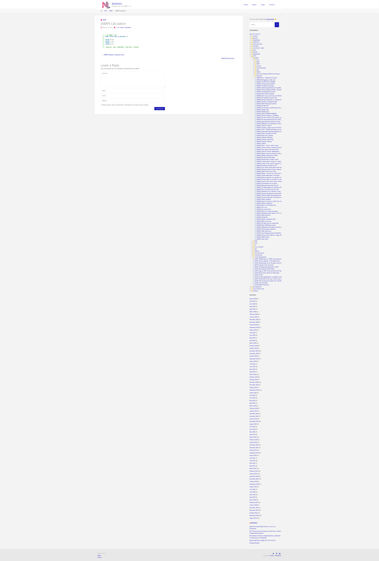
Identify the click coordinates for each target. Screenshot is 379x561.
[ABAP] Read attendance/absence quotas (268, 121)
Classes (259, 66)
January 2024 (253, 379)
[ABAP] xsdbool (261, 143)
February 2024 (254, 377)
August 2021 (253, 455)
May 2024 (252, 369)
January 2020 (253, 505)
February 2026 (254, 314)
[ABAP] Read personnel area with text (267, 185)
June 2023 (252, 398)
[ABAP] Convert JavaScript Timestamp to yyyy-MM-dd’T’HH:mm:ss (276, 197)
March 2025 (253, 343)
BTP (256, 241)
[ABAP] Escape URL (263, 105)
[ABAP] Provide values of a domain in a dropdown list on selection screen (278, 179)
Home (246, 4)
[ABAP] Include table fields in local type (268, 175)
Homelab (255, 46)
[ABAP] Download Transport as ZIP (267, 165)
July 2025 (252, 332)
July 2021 (252, 458)
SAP (105, 11)
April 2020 (252, 497)
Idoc (258, 70)
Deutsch (255, 38)
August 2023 (253, 393)
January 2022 (253, 442)
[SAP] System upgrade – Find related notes (267, 261)
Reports (257, 251)
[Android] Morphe (254, 543)
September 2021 (254, 453)
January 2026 (253, 317)
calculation (127, 27)
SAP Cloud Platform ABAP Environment (268, 74)
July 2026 (252, 301)
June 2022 (252, 429)
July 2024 (252, 364)
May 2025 (252, 338)
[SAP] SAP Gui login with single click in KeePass (269, 281)
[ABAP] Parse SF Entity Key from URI (268, 189)
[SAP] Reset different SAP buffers (264, 269)
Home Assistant (257, 44)
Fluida (271, 555)
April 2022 (252, 434)
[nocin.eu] (106, 5)
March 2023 (253, 406)
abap (121, 27)
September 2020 (254, 484)
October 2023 (253, 387)
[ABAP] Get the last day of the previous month (270, 117)
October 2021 (253, 450)
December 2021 (254, 445)
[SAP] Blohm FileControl (262, 285)
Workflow (259, 76)
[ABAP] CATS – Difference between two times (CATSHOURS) (274, 129)
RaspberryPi (256, 54)
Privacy (271, 4)
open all (252, 34)
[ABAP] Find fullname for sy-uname (267, 183)
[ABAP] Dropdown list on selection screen (269, 191)
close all (257, 34)
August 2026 (253, 298)
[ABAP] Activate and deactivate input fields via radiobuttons (274, 193)
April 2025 (252, 340)
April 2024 (252, 372)
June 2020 (252, 492)
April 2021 (252, 466)
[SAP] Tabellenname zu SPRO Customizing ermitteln (270, 259)
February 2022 (254, 439)
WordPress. (278, 555)
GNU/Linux (256, 42)
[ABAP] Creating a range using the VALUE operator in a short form (276, 127)
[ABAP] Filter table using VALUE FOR (267, 149)
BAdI (258, 62)
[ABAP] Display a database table (266, 219)
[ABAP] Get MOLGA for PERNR (266, 82)
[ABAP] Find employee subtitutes (266, 229)
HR (256, 249)
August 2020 (253, 486)
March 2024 (253, 374)
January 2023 (253, 411)
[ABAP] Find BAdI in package (265, 86)
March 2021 (253, 468)
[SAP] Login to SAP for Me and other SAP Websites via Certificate (274, 271)
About (254, 4)
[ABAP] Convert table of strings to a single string (271, 161)
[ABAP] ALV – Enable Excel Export (267, 78)
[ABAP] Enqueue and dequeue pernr (267, 101)
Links (254, 50)
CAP (256, 243)
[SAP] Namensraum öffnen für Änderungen (267, 273)
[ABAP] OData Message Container (266, 103)
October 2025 (253, 325)
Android (255, 36)
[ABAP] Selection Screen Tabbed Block (268, 151)
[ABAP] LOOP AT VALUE (264, 125)
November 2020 (254, 479)
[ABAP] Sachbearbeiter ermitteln (266, 91)
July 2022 (252, 426)
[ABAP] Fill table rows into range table (267, 223)
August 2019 (253, 518)
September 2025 (254, 327)
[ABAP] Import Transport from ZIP (266, 133)
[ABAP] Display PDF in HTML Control (267, 159)
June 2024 (252, 366)
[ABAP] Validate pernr (263, 111)
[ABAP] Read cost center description (267, 211)
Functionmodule (261, 68)
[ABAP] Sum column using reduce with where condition (272, 167)
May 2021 (252, 463)
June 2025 (252, 335)
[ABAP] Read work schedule (265, 135)
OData (258, 72)
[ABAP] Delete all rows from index (266, 171)
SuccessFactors (259, 253)
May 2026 (252, 306)
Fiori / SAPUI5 (259, 247)
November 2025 (254, 322)
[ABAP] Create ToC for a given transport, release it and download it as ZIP (278, 163)
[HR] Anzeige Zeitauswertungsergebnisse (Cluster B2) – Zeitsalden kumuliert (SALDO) (281, 131)
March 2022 (253, 437)
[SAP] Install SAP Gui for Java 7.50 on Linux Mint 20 (270, 279)
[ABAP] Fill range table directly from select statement (272, 119)
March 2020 (253, 500)
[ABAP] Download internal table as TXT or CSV (270, 213)
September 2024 (254, 359)
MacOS (255, 52)
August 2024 (253, 361)
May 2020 (252, 494)
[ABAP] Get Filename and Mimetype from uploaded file (272, 108)
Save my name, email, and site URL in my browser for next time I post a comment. (126, 105)
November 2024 (254, 353)
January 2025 (253, 348)
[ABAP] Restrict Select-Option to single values (270, 235)
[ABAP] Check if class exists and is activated (270, 181)
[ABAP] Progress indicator (264, 141)
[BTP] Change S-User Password (264, 265)
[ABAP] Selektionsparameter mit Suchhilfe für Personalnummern (275, 88)
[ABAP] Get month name (264, 209)
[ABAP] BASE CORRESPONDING (267, 113)
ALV (258, 60)
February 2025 (254, 345)
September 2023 (254, 390)
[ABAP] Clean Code (262, 239)
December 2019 (254, 507)
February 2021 (254, 471)
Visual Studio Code (258, 289)
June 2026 (252, 304)
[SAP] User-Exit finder (261, 283)
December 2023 (254, 382)
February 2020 (254, 502)
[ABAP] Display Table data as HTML (267, 155)
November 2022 (254, 416)
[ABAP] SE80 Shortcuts (263, 215)
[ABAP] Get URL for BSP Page (266, 157)
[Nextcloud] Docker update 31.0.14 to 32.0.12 (262, 540)
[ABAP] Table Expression (264, 231)
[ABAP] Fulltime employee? (265, 203)
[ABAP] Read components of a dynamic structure (271, 177)
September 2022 (254, 421)
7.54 (117, 27)
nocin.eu (117, 3)
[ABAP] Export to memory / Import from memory (270, 201)
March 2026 (253, 311)
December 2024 (254, 351)
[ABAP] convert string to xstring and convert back (271, 147)
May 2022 (252, 432)
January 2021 (253, 473)
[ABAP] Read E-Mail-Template (265, 94)
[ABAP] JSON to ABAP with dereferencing (269, 195)
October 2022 (253, 419)
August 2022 (253, 424)
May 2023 (252, 400)
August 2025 (253, 330)
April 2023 (252, 403)
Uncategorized (257, 287)
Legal (263, 4)
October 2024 (253, 356)
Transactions (258, 255)
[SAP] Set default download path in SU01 (266, 267)
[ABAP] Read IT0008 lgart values (266, 225)
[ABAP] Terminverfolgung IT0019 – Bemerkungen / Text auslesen (275, 90)
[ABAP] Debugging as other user (266, 80)
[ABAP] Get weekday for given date (267, 98)
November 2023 (254, 385)
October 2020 (253, 481)
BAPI (258, 64)
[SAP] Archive (259, 275)
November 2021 (254, 447)
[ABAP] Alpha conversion (264, 221)
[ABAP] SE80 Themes (263, 237)
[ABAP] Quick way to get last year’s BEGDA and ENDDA (273, 96)
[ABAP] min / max (262, 207)
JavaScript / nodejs (258, 48)
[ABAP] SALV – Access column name (267, 145)
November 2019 (254, 510)
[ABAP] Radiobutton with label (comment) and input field (273, 227)
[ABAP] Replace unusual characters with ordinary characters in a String (277, 153)
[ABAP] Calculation (262, 217)
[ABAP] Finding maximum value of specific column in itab (273, 169)
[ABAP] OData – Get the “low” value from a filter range (272, 173)
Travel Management (260, 257)
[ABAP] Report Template (264, 199)
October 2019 (253, 513)
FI (255, 245)
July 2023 (252, 395)
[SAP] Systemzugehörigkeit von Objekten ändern (269, 277)
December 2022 (254, 413)
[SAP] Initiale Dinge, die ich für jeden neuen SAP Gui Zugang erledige (275, 263)
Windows (255, 291)
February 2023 (254, 408)
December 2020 (254, 476)
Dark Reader (270, 19)
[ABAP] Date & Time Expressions (266, 205)
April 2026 (252, 309)
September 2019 (254, 515)
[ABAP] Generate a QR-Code (265, 139)
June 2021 (252, 460)
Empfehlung (256, 40)
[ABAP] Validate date (263, 109)
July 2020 (252, 489)
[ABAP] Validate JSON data (265, 137)
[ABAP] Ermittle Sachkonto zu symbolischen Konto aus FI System (276, 99)
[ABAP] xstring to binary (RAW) (266, 84)
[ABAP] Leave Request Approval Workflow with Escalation (273, 233)
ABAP (111, 11)
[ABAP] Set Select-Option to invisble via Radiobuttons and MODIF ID (276, 187)
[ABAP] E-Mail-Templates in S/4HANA (268, 115)
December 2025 (254, 319)
